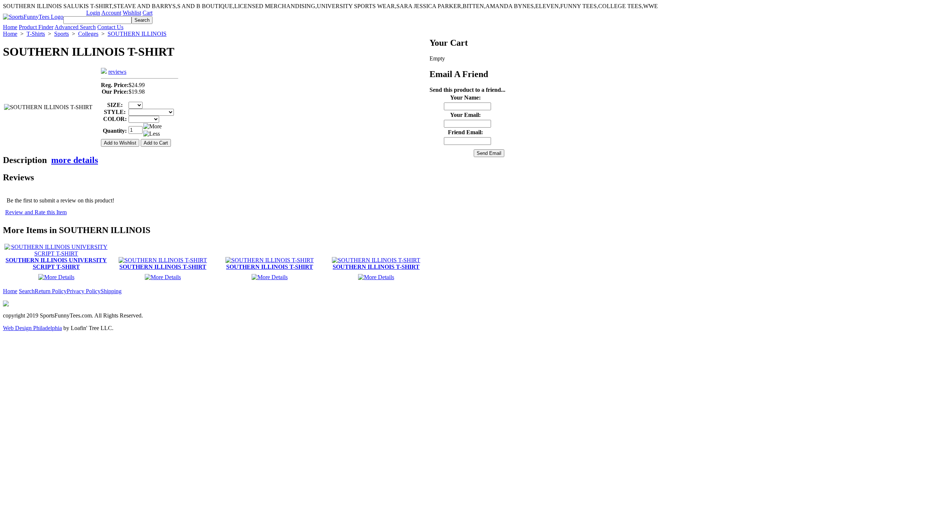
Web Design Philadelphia (32, 328)
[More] (152, 126)
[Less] (151, 134)
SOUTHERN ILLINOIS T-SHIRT (162, 267)
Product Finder (36, 27)
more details (74, 160)
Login (93, 13)
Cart (148, 13)
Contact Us (110, 27)
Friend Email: (465, 132)
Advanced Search (75, 27)
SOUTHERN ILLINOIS (137, 34)
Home (10, 27)
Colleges (88, 34)
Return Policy (51, 291)
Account (111, 13)
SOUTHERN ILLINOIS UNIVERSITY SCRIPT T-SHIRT (56, 263)
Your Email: (465, 115)
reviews (117, 72)
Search (27, 291)
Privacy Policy (84, 291)
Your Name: (465, 97)
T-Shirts (36, 34)
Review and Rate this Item (36, 212)
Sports (61, 34)
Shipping (111, 291)
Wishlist (132, 13)
